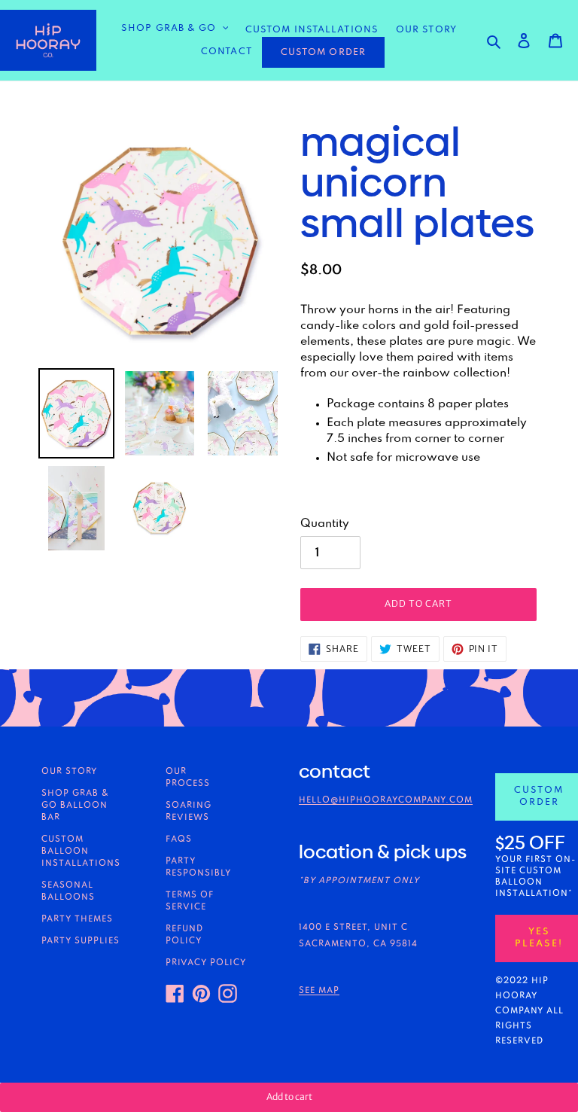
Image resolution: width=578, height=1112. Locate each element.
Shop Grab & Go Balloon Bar (75, 805)
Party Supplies (80, 941)
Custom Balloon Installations (80, 851)
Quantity (324, 524)
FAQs (179, 839)
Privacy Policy (206, 963)
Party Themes (77, 919)
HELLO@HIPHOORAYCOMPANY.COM (386, 800)
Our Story (69, 771)
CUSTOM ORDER (323, 52)
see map (319, 991)
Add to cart (289, 1096)
